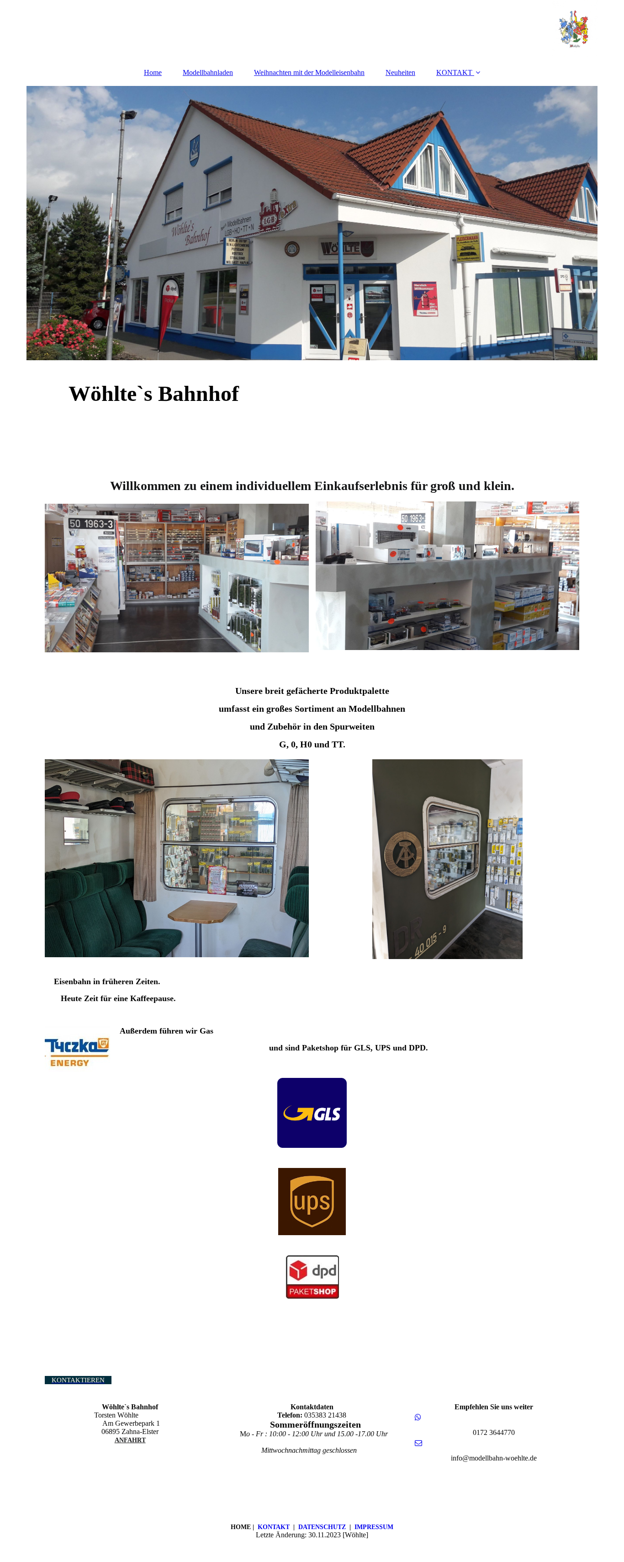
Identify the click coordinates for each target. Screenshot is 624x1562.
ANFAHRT (130, 1440)
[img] (312, 29)
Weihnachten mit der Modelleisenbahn (309, 72)
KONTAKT (454, 72)
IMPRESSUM (373, 1527)
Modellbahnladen (208, 72)
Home (153, 72)
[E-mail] (417, 1443)
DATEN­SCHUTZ (322, 1527)
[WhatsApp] (417, 1417)
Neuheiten (400, 72)
